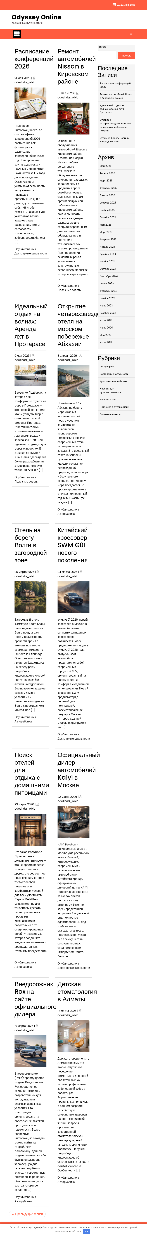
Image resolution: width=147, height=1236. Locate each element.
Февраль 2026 (108, 188)
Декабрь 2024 (108, 254)
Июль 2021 (106, 320)
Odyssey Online (36, 17)
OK (87, 1231)
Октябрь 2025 (108, 217)
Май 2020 (106, 335)
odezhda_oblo (25, 82)
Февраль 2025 (108, 239)
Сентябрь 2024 (109, 276)
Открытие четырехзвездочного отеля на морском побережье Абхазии (115, 125)
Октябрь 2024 (108, 269)
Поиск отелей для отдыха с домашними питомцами (32, 773)
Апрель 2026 (107, 173)
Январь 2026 (107, 195)
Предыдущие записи (29, 1214)
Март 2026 (106, 180)
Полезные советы (69, 290)
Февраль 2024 (108, 291)
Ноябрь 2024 (107, 261)
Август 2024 (107, 283)
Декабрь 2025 (108, 202)
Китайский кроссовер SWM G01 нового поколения (73, 545)
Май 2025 (105, 224)
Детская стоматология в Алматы (77, 991)
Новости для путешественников (110, 390)
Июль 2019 (106, 342)
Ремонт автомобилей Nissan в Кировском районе (77, 66)
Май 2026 (106, 166)
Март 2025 (106, 232)
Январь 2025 (107, 247)
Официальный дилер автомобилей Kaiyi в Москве (79, 769)
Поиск (102, 47)
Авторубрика (66, 514)
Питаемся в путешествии (114, 407)
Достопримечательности (31, 253)
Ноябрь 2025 (107, 210)
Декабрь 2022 (108, 313)
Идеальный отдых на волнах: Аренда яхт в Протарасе (31, 325)
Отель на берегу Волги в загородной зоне (31, 545)
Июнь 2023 (106, 305)
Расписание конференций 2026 (34, 59)
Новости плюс (108, 399)
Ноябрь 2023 (107, 298)
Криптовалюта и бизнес (113, 381)
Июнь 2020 (106, 327)
